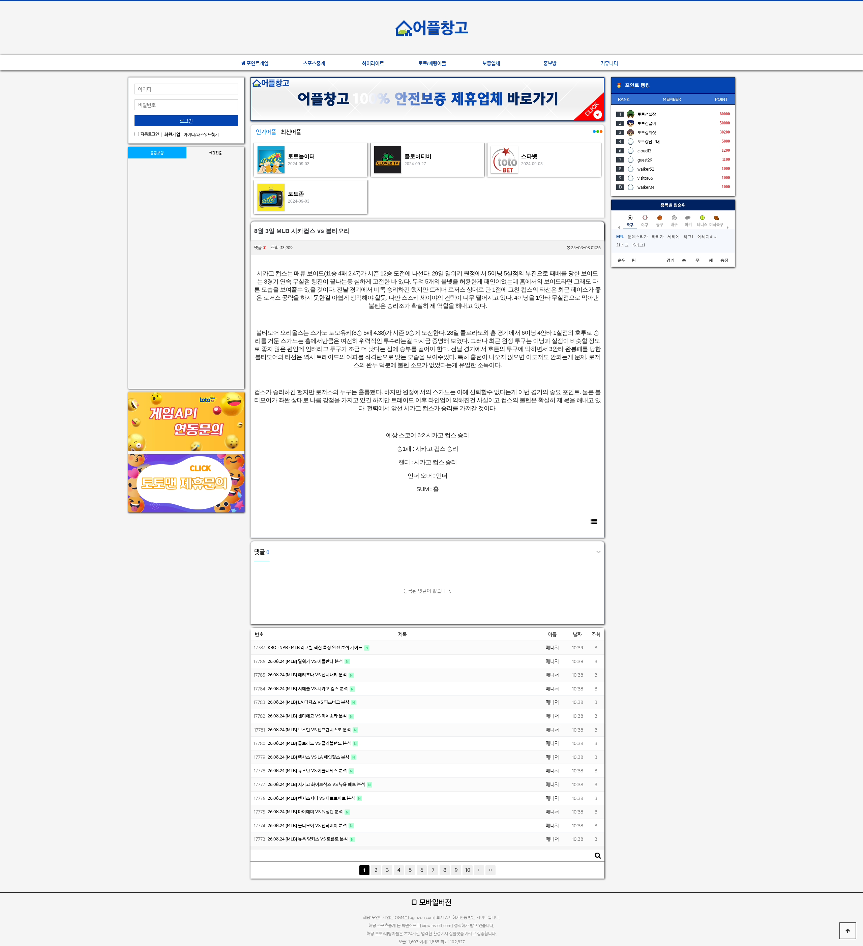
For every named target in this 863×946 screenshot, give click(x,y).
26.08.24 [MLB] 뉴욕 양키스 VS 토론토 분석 (308, 839)
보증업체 (491, 63)
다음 (479, 870)
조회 (596, 634)
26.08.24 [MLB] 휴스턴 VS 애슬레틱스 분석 (308, 770)
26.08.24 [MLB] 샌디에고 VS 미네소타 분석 (308, 716)
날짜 (577, 634)
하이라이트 (373, 63)
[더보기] (594, 135)
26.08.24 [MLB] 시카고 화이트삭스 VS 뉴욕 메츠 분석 (317, 784)
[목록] (594, 521)
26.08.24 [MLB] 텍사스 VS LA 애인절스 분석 (309, 757)
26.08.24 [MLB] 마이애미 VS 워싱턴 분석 (306, 812)
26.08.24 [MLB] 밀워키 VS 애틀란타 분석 (306, 661)
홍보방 (550, 63)
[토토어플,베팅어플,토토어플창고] (431, 28)
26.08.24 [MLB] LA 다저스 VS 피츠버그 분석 (309, 702)
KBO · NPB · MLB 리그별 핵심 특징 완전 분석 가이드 (315, 647)
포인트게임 (257, 63)
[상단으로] (847, 930)
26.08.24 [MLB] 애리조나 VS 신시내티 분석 (308, 675)
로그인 (186, 121)
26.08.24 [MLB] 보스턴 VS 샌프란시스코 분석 (310, 730)
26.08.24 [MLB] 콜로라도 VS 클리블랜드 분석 (310, 743)
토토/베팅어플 (432, 63)
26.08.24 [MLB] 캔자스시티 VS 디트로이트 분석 (312, 798)
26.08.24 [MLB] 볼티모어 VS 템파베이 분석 (308, 825)
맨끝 (490, 870)
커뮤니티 (609, 63)
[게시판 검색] (597, 855)
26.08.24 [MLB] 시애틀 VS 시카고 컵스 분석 (308, 688)
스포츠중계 (314, 63)
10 (467, 870)
